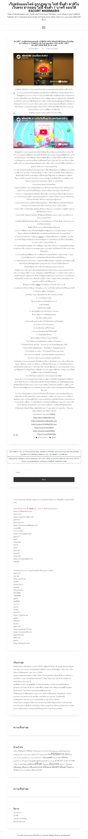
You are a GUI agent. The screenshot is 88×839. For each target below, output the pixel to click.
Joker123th (43, 754)
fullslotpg (17, 542)
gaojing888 (58, 751)
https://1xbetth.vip (20, 615)
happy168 (66, 751)
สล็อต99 (45, 764)
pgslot (41, 237)
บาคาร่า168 (17, 531)
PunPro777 (38, 758)
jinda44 (16, 587)
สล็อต (38, 764)
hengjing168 (17, 754)
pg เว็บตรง (31, 758)
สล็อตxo (25, 767)
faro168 (45, 751)
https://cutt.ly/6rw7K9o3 (44, 427)
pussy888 (17, 528)
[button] (44, 28)
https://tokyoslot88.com (22, 632)
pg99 (15, 539)
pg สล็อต (25, 758)
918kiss (52, 414)
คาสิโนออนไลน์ (25, 761)
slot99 (15, 582)
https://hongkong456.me (23, 559)
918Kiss (29, 751)
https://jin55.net (19, 579)
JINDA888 (17, 596)
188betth (21, 751)
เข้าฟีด (15, 815)
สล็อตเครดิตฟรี (51, 767)
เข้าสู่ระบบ (17, 812)
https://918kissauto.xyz (22, 511)
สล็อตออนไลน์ (35, 767)
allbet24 (16, 621)
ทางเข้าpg (51, 761)
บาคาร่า (16, 604)
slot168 (16, 576)
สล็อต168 (16, 556)
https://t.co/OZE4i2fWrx (46, 434)
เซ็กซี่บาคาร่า (18, 770)
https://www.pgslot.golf (22, 534)
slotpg (15, 610)
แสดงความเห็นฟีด (20, 818)
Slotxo (65, 757)
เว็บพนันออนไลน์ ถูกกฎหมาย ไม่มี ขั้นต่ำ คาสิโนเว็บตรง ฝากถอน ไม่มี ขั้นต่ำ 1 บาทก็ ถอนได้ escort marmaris (44, 7)
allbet (38, 285)
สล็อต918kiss (34, 49)
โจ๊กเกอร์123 (36, 770)
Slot (59, 758)
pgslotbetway (18, 635)
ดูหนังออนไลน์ (18, 522)
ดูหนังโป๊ (16, 612)
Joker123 (35, 755)
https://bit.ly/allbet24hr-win (44, 417)
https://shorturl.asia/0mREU (44, 431)
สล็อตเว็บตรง (18, 584)
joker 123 (17, 626)
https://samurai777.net (22, 629)
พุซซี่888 (16, 601)
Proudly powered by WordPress (29, 835)
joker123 (16, 520)
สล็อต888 (16, 593)
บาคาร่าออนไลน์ (20, 764)
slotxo (15, 607)
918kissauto (37, 751)
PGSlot (56, 754)
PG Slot (65, 754)
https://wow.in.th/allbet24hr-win (44, 424)
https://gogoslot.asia (21, 643)
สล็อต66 (16, 562)
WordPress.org (19, 821)
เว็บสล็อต (27, 770)
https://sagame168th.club (23, 517)
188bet (15, 751)
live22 (15, 545)
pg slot (16, 624)
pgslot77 (16, 536)
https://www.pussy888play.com (25, 525)
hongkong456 (26, 754)
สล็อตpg (17, 767)
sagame (55, 758)
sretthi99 (16, 761)
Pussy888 (47, 757)
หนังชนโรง (17, 514)
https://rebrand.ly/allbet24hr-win (44, 421)
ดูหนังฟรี (16, 550)
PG (48, 754)
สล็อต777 (62, 764)
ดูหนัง (15, 548)
